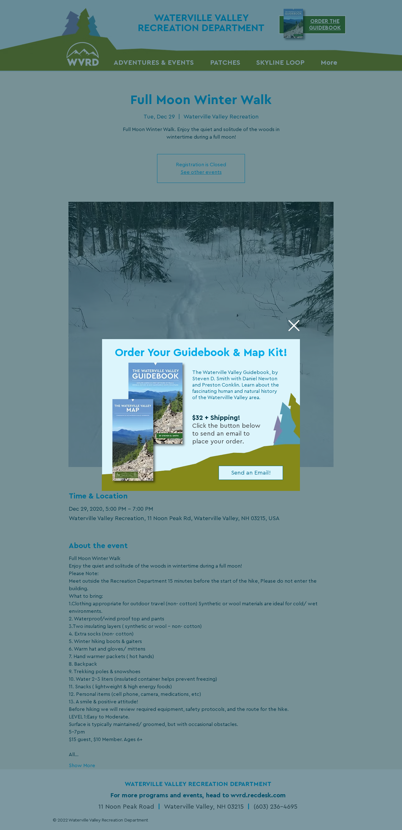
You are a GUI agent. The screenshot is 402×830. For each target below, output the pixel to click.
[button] (294, 325)
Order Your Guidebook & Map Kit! (201, 352)
